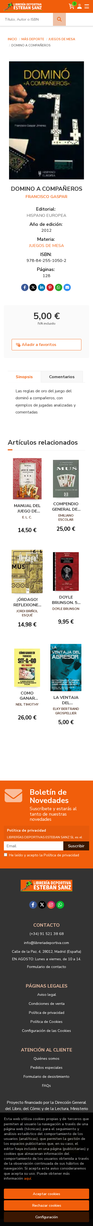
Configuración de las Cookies (46, 1030)
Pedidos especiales (46, 1067)
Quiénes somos (46, 1058)
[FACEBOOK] (33, 905)
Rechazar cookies (46, 1205)
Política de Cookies (46, 1021)
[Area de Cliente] (79, 6)
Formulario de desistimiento (46, 1076)
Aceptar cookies (46, 1193)
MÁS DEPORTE (33, 39)
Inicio (12, 39)
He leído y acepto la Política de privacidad (44, 855)
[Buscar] (59, 19)
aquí (27, 1178)
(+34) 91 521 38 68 (46, 933)
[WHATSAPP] (60, 905)
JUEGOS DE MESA (62, 39)
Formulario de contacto (46, 966)
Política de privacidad (46, 1012)
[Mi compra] (72, 6)
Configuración (46, 1217)
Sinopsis (24, 377)
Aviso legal (46, 994)
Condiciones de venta (47, 1003)
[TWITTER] (42, 905)
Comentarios (62, 377)
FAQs (46, 1085)
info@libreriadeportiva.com (46, 942)
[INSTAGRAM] (51, 905)
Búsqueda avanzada (80, 19)
